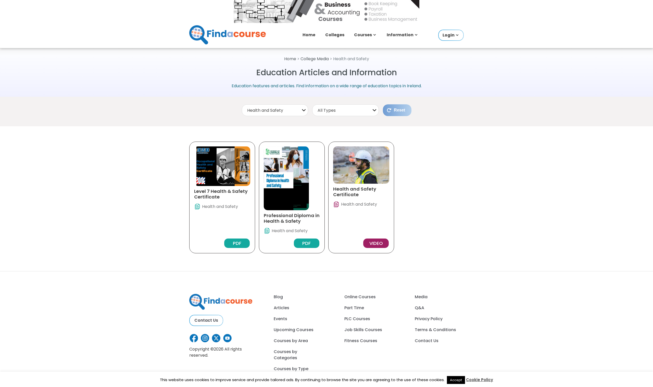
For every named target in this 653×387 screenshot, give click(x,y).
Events (280, 319)
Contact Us (206, 320)
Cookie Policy (479, 379)
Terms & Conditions (435, 330)
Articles (281, 308)
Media (421, 297)
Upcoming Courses (293, 330)
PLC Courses (357, 319)
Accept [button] (456, 380)
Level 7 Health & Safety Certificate (221, 194)
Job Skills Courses (363, 330)
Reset (399, 110)
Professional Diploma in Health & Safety (292, 218)
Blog (278, 297)
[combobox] (275, 110)
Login (449, 35)
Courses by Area (291, 341)
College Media (314, 59)
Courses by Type (291, 369)
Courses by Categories (285, 355)
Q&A (419, 308)
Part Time (354, 308)
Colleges (334, 35)
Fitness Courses (360, 341)
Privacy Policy (429, 319)
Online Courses (360, 297)
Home (309, 35)
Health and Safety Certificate (354, 192)
